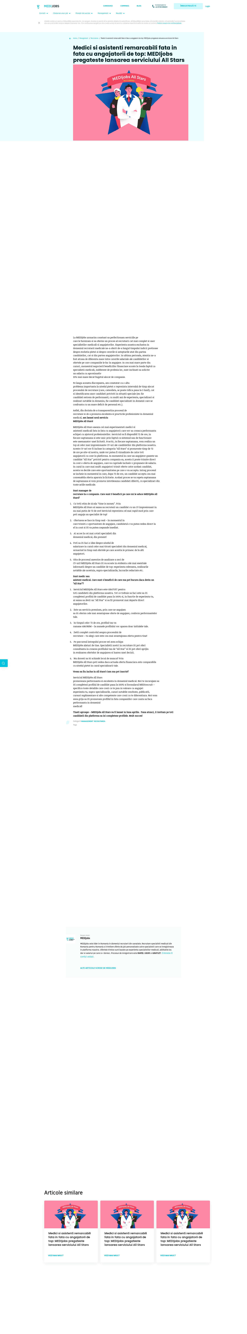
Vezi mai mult (56, 1255)
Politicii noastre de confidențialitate (169, 23)
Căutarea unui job (60, 13)
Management (103, 13)
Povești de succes (83, 13)
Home (75, 38)
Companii (124, 6)
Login (207, 6)
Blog (139, 6)
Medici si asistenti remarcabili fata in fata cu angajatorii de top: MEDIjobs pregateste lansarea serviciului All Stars (69, 1239)
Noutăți (119, 13)
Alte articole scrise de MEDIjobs (98, 968)
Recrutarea (94, 38)
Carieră (42, 13)
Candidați (108, 6)
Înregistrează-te (188, 6)
